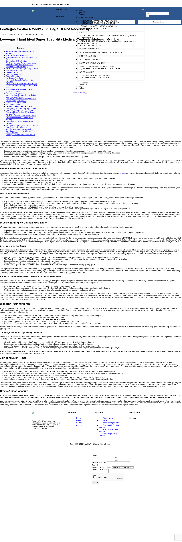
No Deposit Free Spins (14, 78)
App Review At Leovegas (15, 93)
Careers (82, 88)
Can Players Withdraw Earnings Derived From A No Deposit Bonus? (21, 100)
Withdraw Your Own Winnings (17, 67)
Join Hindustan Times (14, 70)
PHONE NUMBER (99, 462)
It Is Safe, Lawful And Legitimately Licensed (22, 68)
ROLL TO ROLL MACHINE (90, 59)
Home (81, 10)
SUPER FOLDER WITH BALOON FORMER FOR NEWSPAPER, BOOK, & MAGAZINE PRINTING (107, 37)
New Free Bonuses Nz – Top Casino (19, 110)
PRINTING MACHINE (87, 56)
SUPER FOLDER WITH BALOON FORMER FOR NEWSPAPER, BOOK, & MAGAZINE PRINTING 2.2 (107, 42)
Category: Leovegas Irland (16, 103)
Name (95, 455)
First (116, 457)
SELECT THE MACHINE (102, 467)
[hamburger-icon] (143, 9)
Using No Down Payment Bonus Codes (21, 95)
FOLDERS (83, 32)
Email (94, 465)
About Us (82, 12)
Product (81, 14)
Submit (95, 482)
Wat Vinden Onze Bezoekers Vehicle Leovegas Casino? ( (19, 90)
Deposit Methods (12, 76)
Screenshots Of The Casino (16, 61)
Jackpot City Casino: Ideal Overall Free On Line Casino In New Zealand (22, 126)
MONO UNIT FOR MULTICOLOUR (93, 29)
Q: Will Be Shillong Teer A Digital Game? (21, 116)
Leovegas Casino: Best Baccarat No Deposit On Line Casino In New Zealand (21, 107)
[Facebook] (135, 4)
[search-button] (147, 16)
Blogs (81, 87)
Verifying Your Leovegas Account (18, 129)
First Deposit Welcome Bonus (17, 55)
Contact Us (83, 85)
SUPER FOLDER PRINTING (91, 45)
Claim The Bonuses (13, 74)
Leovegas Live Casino (14, 97)
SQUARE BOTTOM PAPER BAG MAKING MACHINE (100, 68)
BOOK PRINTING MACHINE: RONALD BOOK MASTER (101, 52)
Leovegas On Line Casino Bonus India (20, 135)
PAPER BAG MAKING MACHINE (92, 63)
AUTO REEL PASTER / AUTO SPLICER (95, 78)
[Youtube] (147, 4)
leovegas (122, 173)
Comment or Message (100, 469)
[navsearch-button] (147, 10)
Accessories (83, 83)
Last (116, 460)
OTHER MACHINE (86, 72)
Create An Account (13, 72)
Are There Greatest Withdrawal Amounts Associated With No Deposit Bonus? (21, 64)
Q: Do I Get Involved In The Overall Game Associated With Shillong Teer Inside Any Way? (21, 85)
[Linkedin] (141, 4)
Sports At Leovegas (13, 104)
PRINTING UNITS (86, 17)
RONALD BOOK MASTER (89, 49)
